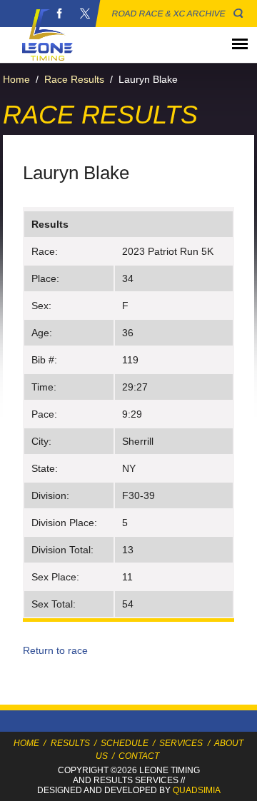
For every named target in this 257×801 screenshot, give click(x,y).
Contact (139, 756)
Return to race (55, 650)
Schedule (124, 743)
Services (181, 743)
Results (70, 743)
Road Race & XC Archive (168, 14)
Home (16, 79)
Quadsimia (197, 790)
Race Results (74, 79)
